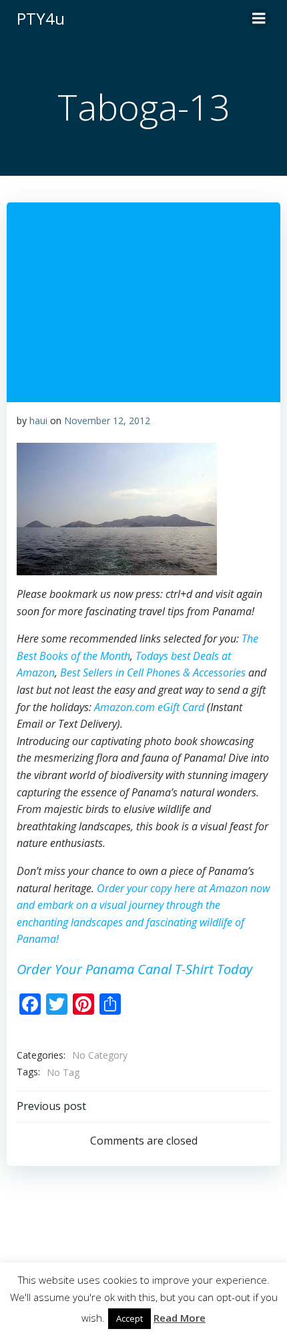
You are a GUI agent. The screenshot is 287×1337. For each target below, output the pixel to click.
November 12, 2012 (107, 420)
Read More (180, 1317)
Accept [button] (129, 1318)
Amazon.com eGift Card (149, 707)
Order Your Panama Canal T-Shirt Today (134, 969)
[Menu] (259, 18)
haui (38, 420)
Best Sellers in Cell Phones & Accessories (153, 672)
